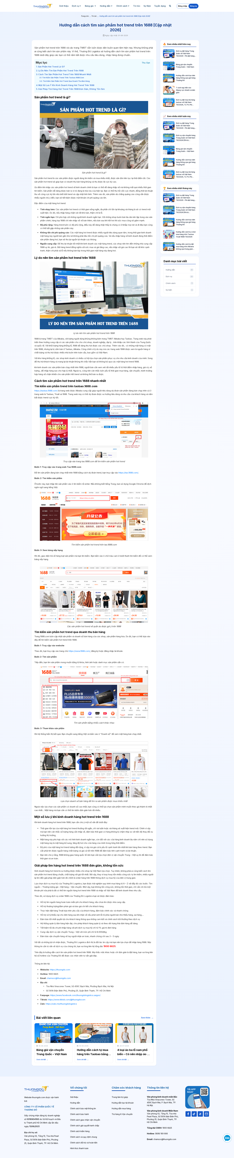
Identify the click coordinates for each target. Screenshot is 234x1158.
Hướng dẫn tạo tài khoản (123, 1103)
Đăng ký (193, 6)
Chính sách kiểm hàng (80, 1131)
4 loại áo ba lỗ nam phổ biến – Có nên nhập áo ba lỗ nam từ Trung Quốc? (133, 1054)
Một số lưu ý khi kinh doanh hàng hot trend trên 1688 (66, 85)
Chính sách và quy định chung (83, 1137)
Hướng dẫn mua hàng (121, 1108)
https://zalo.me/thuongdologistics (61, 1004)
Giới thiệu (64, 6)
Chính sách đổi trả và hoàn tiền (83, 1142)
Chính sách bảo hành (79, 1114)
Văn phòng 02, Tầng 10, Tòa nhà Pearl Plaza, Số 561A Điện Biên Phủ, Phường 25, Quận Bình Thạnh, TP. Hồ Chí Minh (162, 1116)
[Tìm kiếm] (170, 6)
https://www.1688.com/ (79, 651)
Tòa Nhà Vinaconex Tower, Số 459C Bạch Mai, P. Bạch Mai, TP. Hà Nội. (162, 1101)
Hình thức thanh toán (79, 1148)
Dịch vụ (75, 6)
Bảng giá (89, 6)
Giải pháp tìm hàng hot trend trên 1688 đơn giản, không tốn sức (71, 89)
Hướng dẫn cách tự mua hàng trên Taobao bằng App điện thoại (92, 1054)
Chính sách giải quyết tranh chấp (84, 1125)
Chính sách (121, 6)
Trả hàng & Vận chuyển (122, 1114)
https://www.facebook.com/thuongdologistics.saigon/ (75, 995)
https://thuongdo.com (60, 969)
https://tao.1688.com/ (128, 472)
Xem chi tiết (42, 1059)
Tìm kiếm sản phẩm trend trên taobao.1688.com (63, 78)
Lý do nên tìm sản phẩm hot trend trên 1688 (61, 70)
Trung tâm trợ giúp (120, 1097)
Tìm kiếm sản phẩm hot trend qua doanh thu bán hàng (66, 81)
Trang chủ (85, 16)
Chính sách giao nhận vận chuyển (85, 1120)
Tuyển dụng (160, 6)
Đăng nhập (182, 6)
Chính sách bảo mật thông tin (83, 1108)
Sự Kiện (147, 6)
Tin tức (136, 6)
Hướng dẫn (105, 6)
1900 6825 (159, 1128)
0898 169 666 (157, 1133)
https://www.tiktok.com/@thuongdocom (66, 999)
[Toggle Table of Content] (146, 62)
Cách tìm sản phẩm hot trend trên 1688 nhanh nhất (64, 74)
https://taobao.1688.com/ (46, 390)
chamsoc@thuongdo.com (59, 978)
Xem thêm (147, 1017)
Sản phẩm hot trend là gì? (51, 66)
